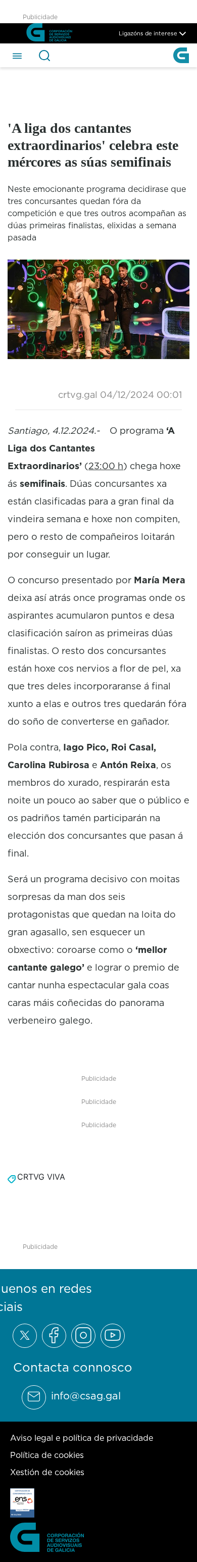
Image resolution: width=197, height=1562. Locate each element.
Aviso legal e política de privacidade (81, 1437)
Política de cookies (47, 1454)
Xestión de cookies (47, 1472)
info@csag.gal (86, 1396)
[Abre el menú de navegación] (17, 55)
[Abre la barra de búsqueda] (44, 55)
